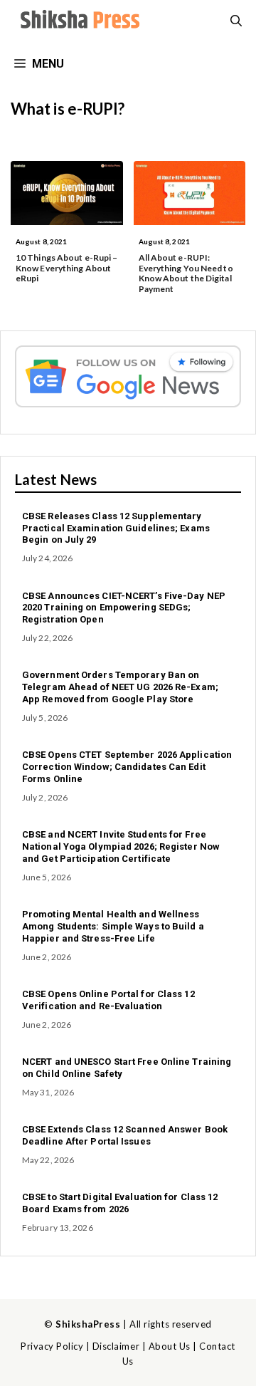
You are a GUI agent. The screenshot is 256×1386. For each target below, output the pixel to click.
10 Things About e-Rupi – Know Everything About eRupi (66, 267)
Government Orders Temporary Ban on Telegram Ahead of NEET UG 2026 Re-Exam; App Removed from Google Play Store (120, 686)
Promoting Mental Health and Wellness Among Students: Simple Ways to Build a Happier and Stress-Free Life (113, 926)
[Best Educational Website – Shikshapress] (78, 21)
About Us (170, 1346)
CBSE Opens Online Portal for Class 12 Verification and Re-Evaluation (108, 1000)
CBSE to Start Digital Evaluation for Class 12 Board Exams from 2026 (120, 1203)
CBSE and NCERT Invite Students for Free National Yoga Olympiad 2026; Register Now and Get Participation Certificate (121, 846)
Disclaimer (115, 1346)
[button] (236, 21)
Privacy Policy (52, 1346)
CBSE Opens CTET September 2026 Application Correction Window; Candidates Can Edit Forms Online (127, 766)
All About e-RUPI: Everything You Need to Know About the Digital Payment (186, 272)
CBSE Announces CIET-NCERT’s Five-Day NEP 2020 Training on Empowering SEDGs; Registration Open (123, 607)
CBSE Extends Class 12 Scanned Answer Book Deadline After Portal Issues (125, 1135)
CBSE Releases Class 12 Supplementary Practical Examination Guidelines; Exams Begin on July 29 (116, 528)
